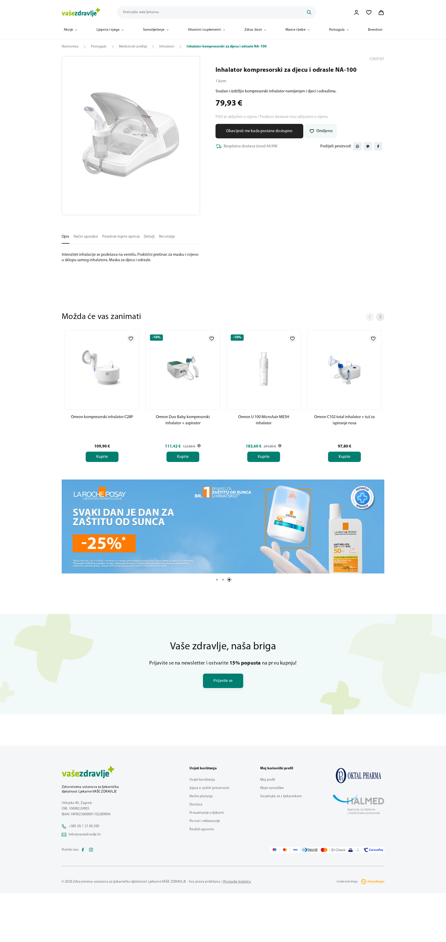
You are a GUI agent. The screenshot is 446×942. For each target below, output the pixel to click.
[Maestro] (274, 850)
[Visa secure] (350, 850)
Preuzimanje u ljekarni (206, 813)
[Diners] (310, 850)
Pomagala (337, 30)
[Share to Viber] (368, 146)
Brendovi (375, 30)
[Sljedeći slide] (380, 317)
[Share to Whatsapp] (357, 146)
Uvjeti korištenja (202, 780)
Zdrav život (253, 30)
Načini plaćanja (201, 796)
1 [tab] (217, 580)
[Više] (223, 526)
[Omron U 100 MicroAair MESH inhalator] (264, 369)
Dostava (195, 805)
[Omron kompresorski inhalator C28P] (102, 369)
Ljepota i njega (108, 30)
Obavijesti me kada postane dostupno (259, 131)
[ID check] (333, 850)
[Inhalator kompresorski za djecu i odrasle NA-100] (358, 775)
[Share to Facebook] (378, 146)
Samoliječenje (153, 30)
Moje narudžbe (272, 788)
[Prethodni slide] (370, 317)
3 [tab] (229, 580)
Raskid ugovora (201, 829)
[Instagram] (91, 849)
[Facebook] (82, 849)
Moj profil (267, 780)
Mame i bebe (295, 30)
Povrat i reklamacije (204, 821)
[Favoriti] (369, 12)
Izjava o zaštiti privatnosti (209, 788)
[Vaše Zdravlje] (81, 12)
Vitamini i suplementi (204, 30)
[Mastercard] (285, 850)
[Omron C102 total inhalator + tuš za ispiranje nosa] (344, 369)
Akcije (68, 30)
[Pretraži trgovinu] (309, 12)
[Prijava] (356, 12)
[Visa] (295, 850)
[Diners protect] (358, 850)
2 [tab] (223, 580)
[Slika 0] (131, 135)
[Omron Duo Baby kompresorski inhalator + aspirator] (183, 369)
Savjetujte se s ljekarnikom (281, 796)
